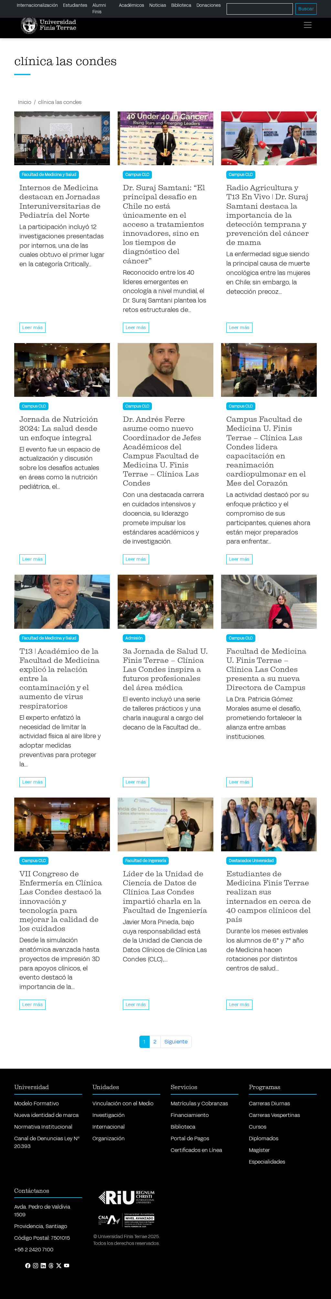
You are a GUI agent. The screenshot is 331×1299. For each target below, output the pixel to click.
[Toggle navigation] (308, 24)
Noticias (157, 5)
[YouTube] (66, 1266)
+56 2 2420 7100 (33, 1249)
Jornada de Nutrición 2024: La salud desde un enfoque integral (58, 429)
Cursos (257, 1127)
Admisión (134, 638)
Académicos (131, 5)
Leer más (32, 328)
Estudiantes (75, 5)
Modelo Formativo (36, 1103)
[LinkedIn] (43, 1266)
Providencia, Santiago (40, 1226)
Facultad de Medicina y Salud (49, 174)
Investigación (108, 1115)
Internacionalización (37, 5)
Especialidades (267, 1162)
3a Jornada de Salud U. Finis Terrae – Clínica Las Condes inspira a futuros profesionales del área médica (165, 670)
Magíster (259, 1150)
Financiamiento (190, 1115)
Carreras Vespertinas (274, 1115)
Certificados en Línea (196, 1150)
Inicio (24, 102)
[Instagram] (35, 1266)
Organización (108, 1138)
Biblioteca (181, 5)
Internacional (108, 1127)
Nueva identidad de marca (46, 1115)
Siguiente (176, 1041)
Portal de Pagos (190, 1138)
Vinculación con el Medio (123, 1103)
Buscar (306, 9)
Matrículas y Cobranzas (199, 1103)
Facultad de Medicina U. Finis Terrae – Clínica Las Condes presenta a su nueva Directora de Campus (266, 670)
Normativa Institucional (43, 1127)
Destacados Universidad (251, 860)
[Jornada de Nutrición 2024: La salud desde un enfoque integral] (62, 370)
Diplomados (263, 1138)
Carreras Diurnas (269, 1103)
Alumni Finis (99, 9)
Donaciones (209, 5)
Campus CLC (137, 174)
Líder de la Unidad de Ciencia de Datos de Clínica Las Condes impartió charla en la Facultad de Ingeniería (165, 892)
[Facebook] (27, 1266)
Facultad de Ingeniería (145, 860)
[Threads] (51, 1266)
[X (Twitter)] (58, 1266)
